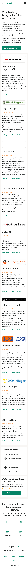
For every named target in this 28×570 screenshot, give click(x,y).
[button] (25, 3)
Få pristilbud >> (16, 94)
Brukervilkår (21, 556)
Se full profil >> (6, 94)
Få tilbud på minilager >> (11, 48)
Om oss (13, 556)
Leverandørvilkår (10, 561)
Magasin (6, 556)
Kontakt (20, 561)
